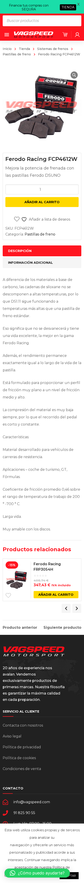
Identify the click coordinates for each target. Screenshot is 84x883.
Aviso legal (12, 736)
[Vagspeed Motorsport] (33, 34)
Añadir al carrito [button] (55, 595)
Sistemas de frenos (52, 49)
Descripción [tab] (20, 251)
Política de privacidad (22, 747)
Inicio (7, 49)
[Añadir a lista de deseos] (8, 595)
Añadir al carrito (42, 202)
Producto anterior (20, 627)
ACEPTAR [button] (69, 875)
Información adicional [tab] (30, 263)
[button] (74, 75)
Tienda (24, 49)
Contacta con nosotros (23, 725)
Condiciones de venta (22, 769)
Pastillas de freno (40, 234)
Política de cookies (19, 758)
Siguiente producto (62, 627)
